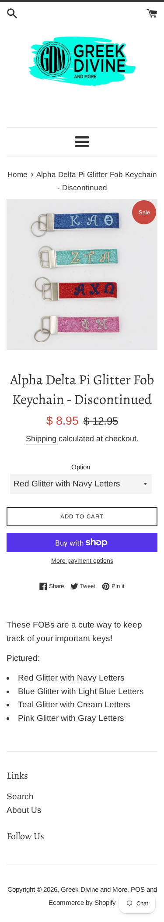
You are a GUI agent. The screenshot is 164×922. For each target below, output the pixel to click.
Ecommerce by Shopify (82, 902)
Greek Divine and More (94, 889)
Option (80, 467)
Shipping (41, 438)
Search (20, 796)
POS (138, 889)
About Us (24, 810)
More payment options (82, 560)
